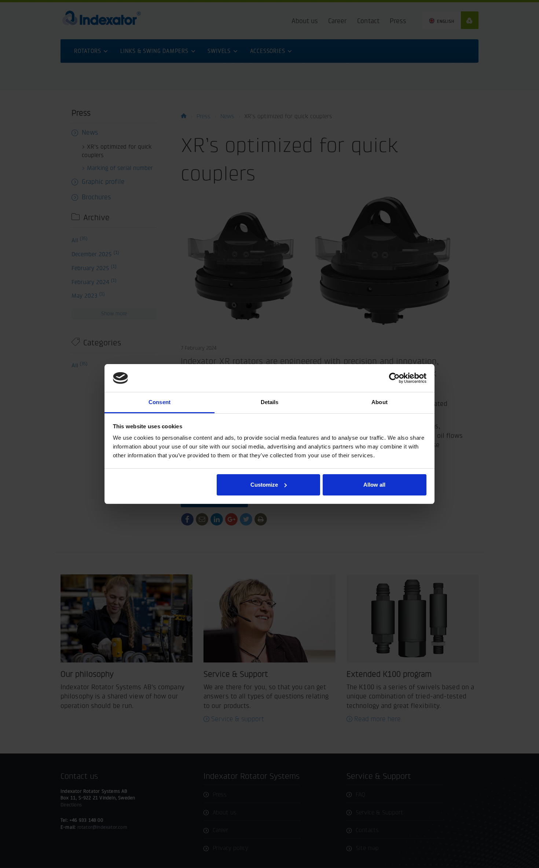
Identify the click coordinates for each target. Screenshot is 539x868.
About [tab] (379, 402)
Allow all (374, 485)
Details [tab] (270, 402)
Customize (264, 485)
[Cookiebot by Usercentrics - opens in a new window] (394, 378)
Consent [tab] (159, 402)
